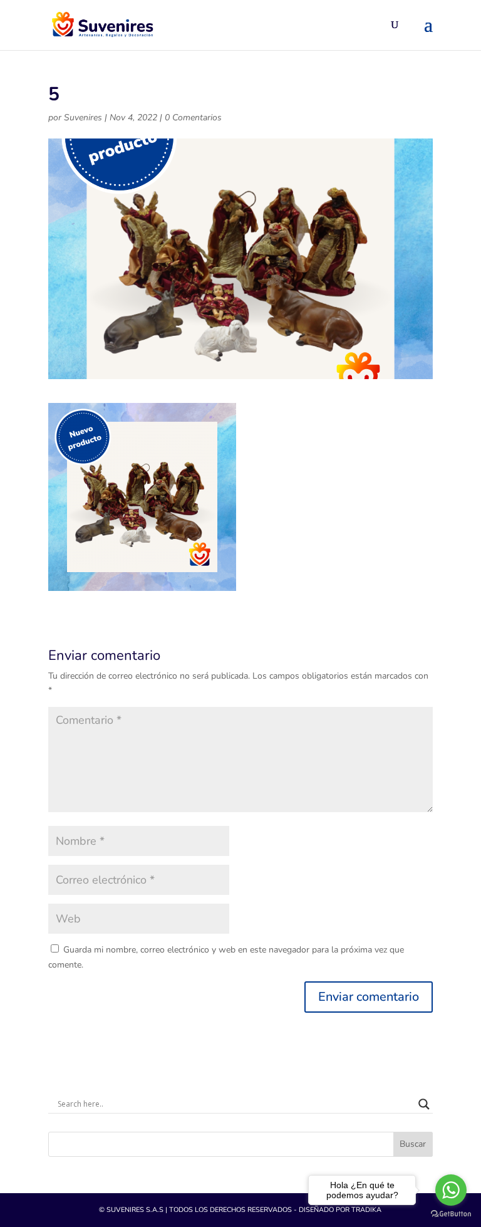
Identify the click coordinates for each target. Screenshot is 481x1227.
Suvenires (83, 117)
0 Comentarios (193, 117)
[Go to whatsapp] (451, 1190)
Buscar (413, 1144)
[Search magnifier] (424, 1104)
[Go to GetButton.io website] (451, 1214)
